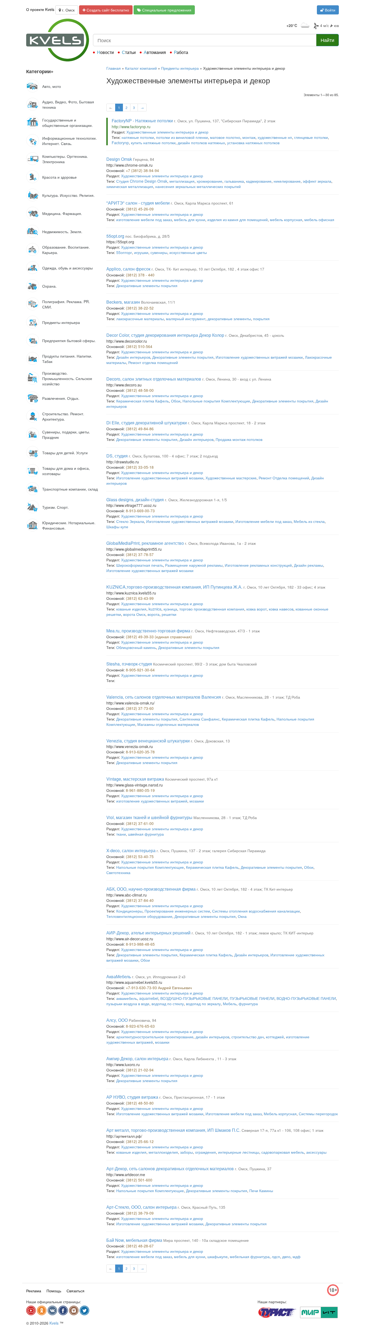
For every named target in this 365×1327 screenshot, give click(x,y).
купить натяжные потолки (153, 142)
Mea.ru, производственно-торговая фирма (148, 631)
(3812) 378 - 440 (140, 274)
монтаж (248, 137)
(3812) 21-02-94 (140, 1069)
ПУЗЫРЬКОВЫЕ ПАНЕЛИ (252, 998)
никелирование (287, 181)
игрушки (141, 252)
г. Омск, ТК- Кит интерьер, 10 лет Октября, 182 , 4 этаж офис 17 (208, 269)
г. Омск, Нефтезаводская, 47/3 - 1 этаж (225, 630)
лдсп (276, 1256)
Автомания (155, 52)
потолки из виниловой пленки (182, 137)
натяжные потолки (138, 137)
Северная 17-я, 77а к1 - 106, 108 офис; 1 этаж (282, 1130)
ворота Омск (134, 614)
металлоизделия (163, 1152)
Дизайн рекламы (308, 565)
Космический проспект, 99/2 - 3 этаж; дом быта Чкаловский (205, 664)
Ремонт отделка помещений (153, 362)
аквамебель (126, 998)
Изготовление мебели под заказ (263, 521)
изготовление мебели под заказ (144, 219)
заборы (186, 1152)
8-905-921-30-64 (140, 669)
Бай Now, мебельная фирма (134, 1240)
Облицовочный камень (136, 647)
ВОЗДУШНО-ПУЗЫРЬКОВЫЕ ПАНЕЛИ (194, 998)
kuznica (155, 609)
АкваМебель (118, 976)
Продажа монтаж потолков (239, 439)
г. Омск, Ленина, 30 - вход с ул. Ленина (236, 379)
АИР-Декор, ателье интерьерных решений (148, 933)
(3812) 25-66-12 (140, 1141)
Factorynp (120, 142)
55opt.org (115, 236)
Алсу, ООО (117, 1020)
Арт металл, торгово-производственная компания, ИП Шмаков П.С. (173, 1130)
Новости (105, 52)
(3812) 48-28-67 (140, 1245)
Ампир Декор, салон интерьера (137, 1058)
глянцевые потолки (311, 137)
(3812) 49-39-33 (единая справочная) (159, 636)
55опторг (124, 252)
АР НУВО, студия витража (132, 1097)
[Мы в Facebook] (63, 1310)
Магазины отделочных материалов (168, 724)
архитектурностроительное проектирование (154, 1036)
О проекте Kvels (40, 9)
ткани (121, 834)
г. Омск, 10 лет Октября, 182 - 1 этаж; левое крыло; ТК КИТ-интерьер (252, 932)
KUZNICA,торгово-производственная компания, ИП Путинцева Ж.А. (174, 587)
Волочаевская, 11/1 (158, 302)
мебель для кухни (189, 219)
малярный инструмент (185, 318)
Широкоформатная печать (139, 565)
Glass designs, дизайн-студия (135, 499)
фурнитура (248, 1003)
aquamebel (148, 998)
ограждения (205, 1152)
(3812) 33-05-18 (140, 467)
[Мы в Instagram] (74, 1310)
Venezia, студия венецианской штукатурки (148, 741)
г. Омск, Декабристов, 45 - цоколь (254, 335)
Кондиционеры (129, 911)
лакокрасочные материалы (140, 318)
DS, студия (117, 456)
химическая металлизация (129, 186)
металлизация (182, 181)
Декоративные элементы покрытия (146, 285)
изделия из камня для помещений (237, 219)
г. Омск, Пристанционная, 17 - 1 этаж (192, 1097)
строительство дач (247, 1036)
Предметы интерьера (180, 68)
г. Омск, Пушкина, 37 (253, 1168)
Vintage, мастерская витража (135, 779)
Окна (242, 916)
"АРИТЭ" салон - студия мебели (138, 203)
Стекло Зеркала (130, 521)
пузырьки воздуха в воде (127, 1003)
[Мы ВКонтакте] (52, 1310)
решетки (169, 614)
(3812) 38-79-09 (140, 1213)
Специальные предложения (166, 10)
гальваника (234, 181)
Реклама (33, 1290)
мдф (297, 1256)
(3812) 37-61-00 (140, 823)
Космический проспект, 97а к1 (191, 779)
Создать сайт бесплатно (107, 10)
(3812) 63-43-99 (140, 598)
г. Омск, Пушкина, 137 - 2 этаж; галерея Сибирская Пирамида (211, 850)
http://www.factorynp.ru (131, 126)
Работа (181, 52)
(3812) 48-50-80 (140, 1103)
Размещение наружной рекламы (194, 565)
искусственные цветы (188, 252)
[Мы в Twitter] (84, 1310)
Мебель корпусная (280, 1113)
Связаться (75, 1290)
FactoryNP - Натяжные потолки (142, 121)
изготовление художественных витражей (151, 801)
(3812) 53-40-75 (140, 856)
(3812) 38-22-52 (140, 308)
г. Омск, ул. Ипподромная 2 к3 (158, 976)
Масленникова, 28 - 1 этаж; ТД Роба (225, 817)
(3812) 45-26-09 (140, 209)
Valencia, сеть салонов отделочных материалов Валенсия (163, 697)
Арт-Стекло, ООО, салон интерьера (141, 1207)
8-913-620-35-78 (140, 751)
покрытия (261, 318)
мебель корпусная (286, 219)
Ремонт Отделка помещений (284, 477)
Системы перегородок (318, 1113)
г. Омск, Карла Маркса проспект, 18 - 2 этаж (226, 422)
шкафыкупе (217, 1256)
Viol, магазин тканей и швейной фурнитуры (149, 817)
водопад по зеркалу (203, 1003)
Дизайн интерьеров (133, 357)
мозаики (196, 801)
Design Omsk (119, 159)
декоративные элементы (229, 318)
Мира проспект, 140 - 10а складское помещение (206, 1240)
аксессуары (316, 1152)
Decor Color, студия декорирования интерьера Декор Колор (165, 335)
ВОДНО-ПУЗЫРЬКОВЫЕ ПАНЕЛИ (306, 998)
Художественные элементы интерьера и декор (167, 132)
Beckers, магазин (123, 302)
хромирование (209, 181)
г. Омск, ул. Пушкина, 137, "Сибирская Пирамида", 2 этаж (224, 120)
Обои (175, 401)
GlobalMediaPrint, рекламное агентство (145, 543)
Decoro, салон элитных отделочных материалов (153, 379)
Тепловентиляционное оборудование (139, 916)
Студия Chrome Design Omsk (141, 181)
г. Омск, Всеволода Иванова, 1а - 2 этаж (220, 543)
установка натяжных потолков (253, 142)
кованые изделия (131, 609)
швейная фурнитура (146, 834)
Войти (329, 10)
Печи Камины (261, 1190)
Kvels (54, 1323)
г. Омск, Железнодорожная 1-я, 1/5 (196, 499)
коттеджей (275, 1036)
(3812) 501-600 (139, 1180)
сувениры (158, 252)
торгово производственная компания (211, 609)
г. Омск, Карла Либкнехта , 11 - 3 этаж (202, 1058)
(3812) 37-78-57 (140, 554)
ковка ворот (256, 609)
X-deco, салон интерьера (131, 850)
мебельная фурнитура (250, 1256)
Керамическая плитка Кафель (142, 401)
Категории (39, 71)
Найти (327, 39)
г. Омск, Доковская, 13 (210, 740)
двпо (286, 1256)
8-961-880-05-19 (140, 790)
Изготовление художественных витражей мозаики (259, 357)
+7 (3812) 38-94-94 (142, 170)
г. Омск (68, 10)
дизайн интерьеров (212, 1036)
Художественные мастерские (231, 477)
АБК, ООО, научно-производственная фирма (151, 889)
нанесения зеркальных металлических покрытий (198, 186)
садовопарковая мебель (282, 1152)
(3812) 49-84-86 (140, 428)
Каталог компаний (141, 68)
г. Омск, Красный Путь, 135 (201, 1207)
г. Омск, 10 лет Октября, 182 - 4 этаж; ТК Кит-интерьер (245, 889)
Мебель (229, 1003)
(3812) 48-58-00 (140, 390)
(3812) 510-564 (139, 346)
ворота (153, 614)
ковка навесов (281, 609)
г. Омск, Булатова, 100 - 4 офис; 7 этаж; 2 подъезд (173, 456)
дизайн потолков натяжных (201, 142)
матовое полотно (225, 137)
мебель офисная (319, 219)
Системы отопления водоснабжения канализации (256, 911)
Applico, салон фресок (128, 269)
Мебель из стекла (309, 521)
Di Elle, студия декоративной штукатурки (146, 423)
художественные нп (275, 137)
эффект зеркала (317, 181)
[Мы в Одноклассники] (41, 1310)
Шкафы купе (117, 526)
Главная (113, 68)
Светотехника (118, 872)
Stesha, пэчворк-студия (129, 664)
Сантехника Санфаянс (200, 719)
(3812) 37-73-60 (140, 708)
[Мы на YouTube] (31, 1310)
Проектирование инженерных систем (177, 911)
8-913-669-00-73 (140, 510)
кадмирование (258, 181)
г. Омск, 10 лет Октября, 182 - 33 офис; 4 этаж (284, 587)
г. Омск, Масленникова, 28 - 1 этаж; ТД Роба (261, 697)
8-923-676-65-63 (140, 1026)
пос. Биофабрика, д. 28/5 (147, 236)
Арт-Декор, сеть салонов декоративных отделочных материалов (170, 1168)
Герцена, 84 (143, 159)
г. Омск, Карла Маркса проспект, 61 (202, 203)
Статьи (129, 52)
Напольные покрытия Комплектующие (216, 401)
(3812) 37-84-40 (140, 900)
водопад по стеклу (168, 1003)
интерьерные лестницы (238, 1152)
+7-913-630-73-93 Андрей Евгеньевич (159, 987)
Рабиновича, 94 (142, 1020)
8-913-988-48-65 (140, 944)
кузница (170, 609)
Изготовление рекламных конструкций (258, 565)
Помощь (53, 1290)
